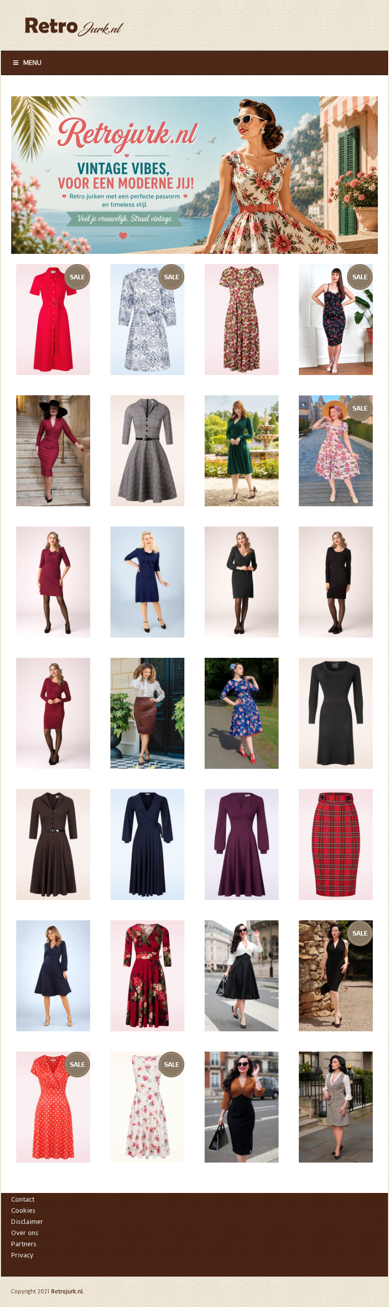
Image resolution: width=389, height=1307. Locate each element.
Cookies (23, 1210)
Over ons (24, 1233)
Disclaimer (27, 1221)
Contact (22, 1199)
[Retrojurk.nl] (74, 22)
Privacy (22, 1255)
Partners (23, 1244)
